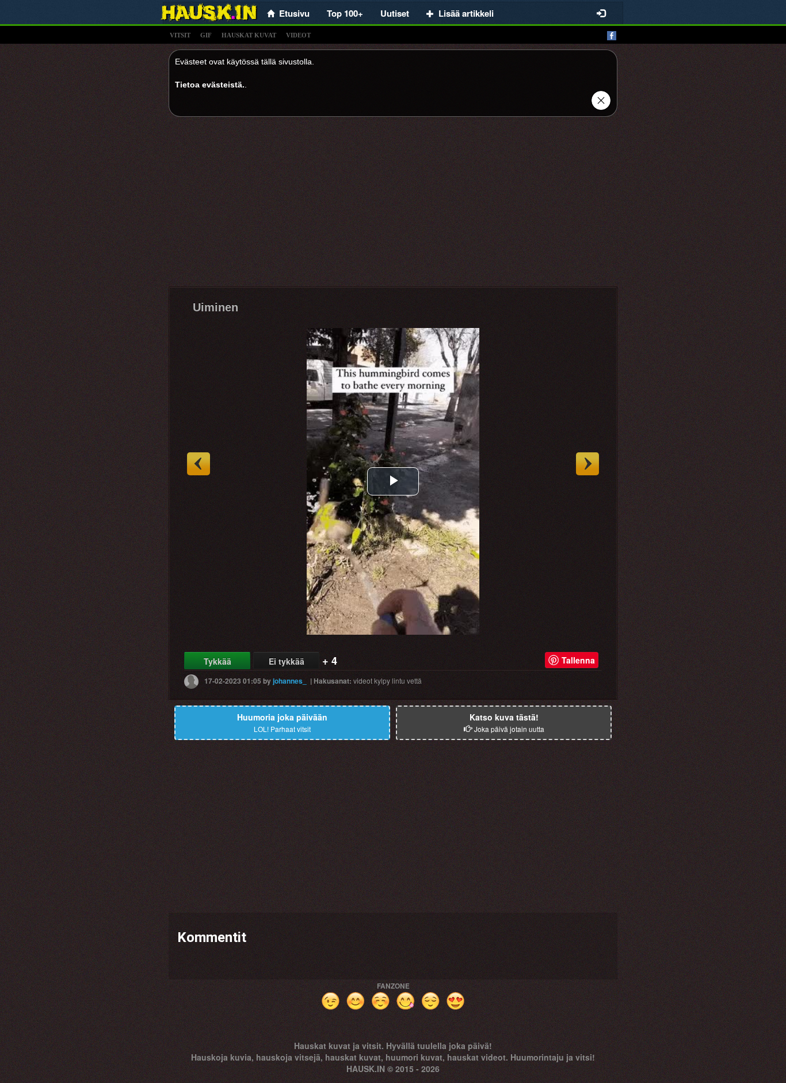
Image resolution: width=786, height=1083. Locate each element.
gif (206, 35)
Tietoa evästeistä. (210, 84)
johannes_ (290, 681)
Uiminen (215, 307)
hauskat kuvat (249, 35)
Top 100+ (345, 13)
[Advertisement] (393, 206)
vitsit (180, 35)
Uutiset (394, 13)
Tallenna (578, 660)
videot (298, 35)
